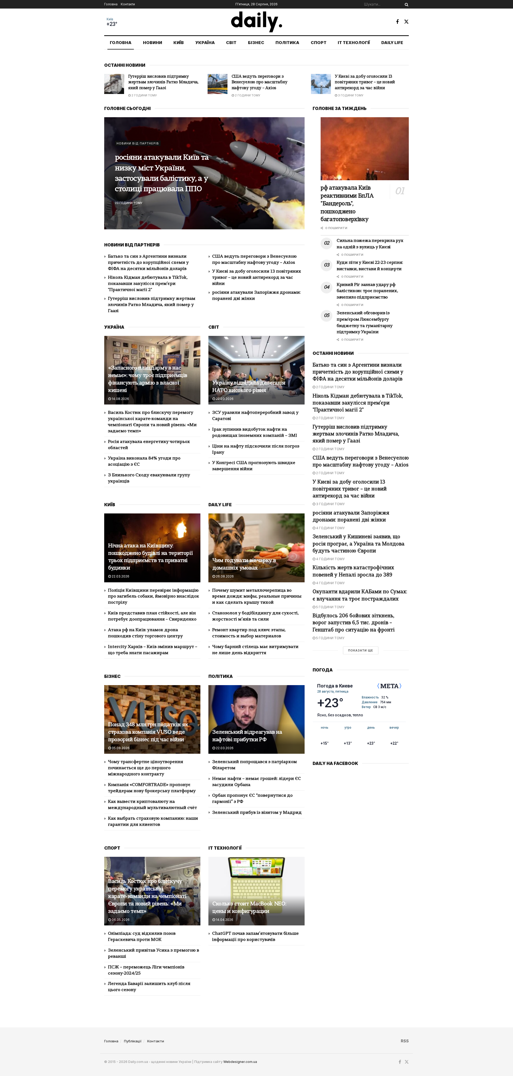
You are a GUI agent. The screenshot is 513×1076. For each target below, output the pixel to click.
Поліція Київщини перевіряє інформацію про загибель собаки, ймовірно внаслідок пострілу (153, 596)
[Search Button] (405, 4)
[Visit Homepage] (257, 22)
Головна (111, 4)
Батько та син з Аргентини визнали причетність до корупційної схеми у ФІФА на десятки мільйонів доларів (148, 262)
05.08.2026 (120, 748)
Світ (231, 42)
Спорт (319, 42)
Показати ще (360, 650)
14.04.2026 (224, 920)
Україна (205, 42)
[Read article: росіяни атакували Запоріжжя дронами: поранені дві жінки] (321, 84)
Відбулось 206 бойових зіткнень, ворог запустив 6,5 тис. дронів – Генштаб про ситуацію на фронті (354, 623)
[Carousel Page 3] (297, 179)
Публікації (133, 1041)
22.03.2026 (224, 399)
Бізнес (256, 42)
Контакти (128, 4)
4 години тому (350, 90)
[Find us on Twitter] (406, 22)
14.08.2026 (120, 399)
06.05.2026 (120, 920)
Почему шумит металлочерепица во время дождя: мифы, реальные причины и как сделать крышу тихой (256, 596)
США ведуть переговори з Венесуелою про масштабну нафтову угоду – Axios (156, 82)
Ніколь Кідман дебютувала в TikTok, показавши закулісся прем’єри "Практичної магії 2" (148, 284)
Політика (287, 42)
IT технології (354, 42)
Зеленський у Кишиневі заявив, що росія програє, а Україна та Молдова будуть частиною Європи (359, 544)
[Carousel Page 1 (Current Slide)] (297, 167)
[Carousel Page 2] (297, 173)
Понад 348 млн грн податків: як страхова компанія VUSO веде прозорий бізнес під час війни (148, 732)
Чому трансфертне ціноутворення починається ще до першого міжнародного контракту (145, 768)
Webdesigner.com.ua (240, 1062)
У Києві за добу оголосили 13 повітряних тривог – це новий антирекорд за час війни (262, 82)
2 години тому (144, 95)
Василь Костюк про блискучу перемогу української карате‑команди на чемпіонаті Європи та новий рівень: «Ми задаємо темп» (147, 896)
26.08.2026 (224, 576)
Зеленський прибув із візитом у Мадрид (257, 813)
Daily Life (392, 42)
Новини (152, 42)
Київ (110, 19)
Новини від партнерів (137, 149)
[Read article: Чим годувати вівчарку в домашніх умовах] (256, 547)
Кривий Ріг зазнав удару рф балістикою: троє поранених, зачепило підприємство (164, 173)
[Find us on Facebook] (397, 22)
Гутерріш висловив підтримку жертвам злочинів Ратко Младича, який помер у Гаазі (151, 305)
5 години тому (329, 607)
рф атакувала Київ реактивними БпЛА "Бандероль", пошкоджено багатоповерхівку (347, 203)
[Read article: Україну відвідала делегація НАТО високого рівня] (256, 370)
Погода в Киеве (335, 686)
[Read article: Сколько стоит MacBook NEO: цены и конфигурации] (256, 891)
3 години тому (247, 95)
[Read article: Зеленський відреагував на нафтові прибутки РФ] (256, 719)
